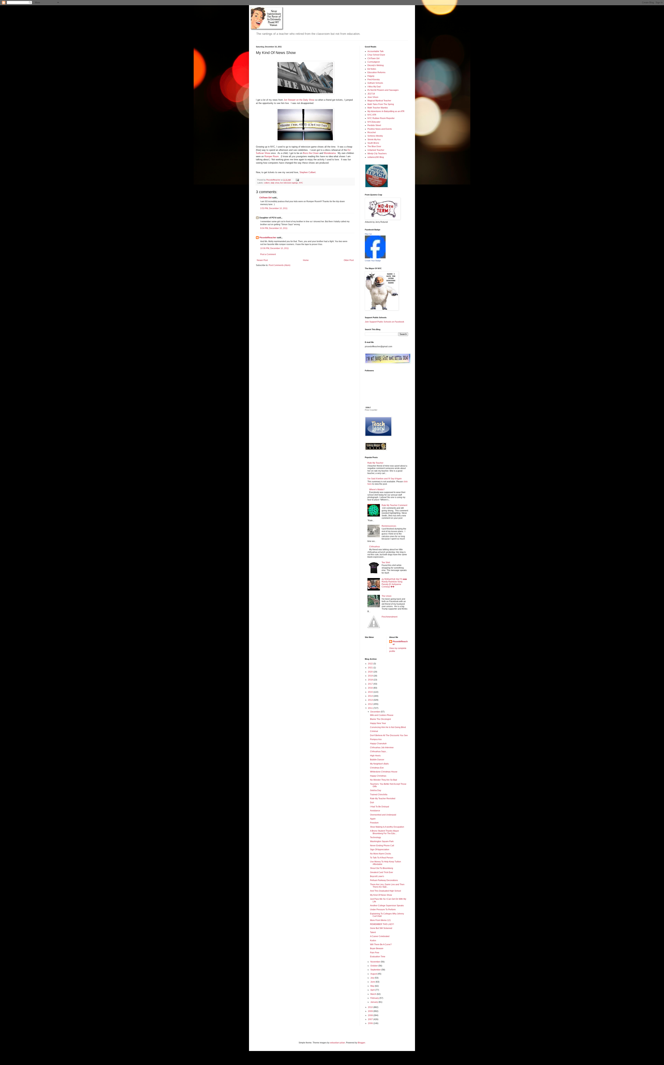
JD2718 (371, 94)
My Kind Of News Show (381, 895)
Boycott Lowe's (377, 876)
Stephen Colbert (307, 172)
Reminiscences (389, 526)
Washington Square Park (382, 841)
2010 (370, 1007)
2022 (370, 663)
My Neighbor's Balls (379, 764)
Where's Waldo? (377, 489)
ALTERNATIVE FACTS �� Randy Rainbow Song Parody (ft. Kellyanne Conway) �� (394, 583)
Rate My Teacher (375, 463)
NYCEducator (373, 122)
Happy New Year (378, 723)
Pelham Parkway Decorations (384, 880)
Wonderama (330, 153)
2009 (370, 1011)
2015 (370, 692)
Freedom (374, 823)
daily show (275, 183)
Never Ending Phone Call (382, 845)
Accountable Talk (375, 51)
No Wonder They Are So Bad (383, 780)
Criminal (374, 731)
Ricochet (371, 132)
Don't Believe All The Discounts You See (389, 735)
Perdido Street (374, 125)
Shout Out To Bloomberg (381, 868)
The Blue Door (374, 146)
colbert (267, 183)
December (375, 712)
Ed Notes (371, 69)
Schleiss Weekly (375, 136)
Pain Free (374, 952)
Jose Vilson (372, 97)
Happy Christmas (378, 776)
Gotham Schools (375, 83)
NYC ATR (371, 115)
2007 (370, 1019)
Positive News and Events (379, 129)
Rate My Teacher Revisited (382, 798)
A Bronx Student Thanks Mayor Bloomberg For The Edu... (384, 832)
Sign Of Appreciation (379, 849)
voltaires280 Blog (375, 157)
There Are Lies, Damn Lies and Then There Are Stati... (387, 885)
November (375, 962)
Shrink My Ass (374, 139)
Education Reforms (376, 72)
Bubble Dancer (377, 759)
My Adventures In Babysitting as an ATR (385, 111)
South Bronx (373, 143)
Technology (375, 837)
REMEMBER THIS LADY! (382, 924)
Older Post (349, 260)
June (373, 982)
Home (306, 260)
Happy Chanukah (378, 743)
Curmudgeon (373, 62)
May (372, 986)
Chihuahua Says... (378, 751)
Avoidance (375, 810)
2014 (370, 696)
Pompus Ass (376, 739)
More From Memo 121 (380, 920)
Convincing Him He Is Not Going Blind (388, 727)
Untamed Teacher (375, 150)
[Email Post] (297, 180)
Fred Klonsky (373, 79)
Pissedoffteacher (267, 237)
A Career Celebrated (379, 936)
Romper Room (271, 156)
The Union (386, 596)
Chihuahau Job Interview (382, 747)
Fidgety (370, 76)
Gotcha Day (375, 790)
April (372, 990)
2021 (370, 667)
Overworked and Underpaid (383, 815)
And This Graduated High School (385, 891)
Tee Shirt (386, 562)
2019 (370, 676)
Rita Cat (368, 234)
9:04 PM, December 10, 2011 (274, 228)
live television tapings (289, 183)
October (374, 966)
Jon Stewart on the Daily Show (299, 100)
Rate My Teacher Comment (394, 505)
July (372, 978)
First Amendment (389, 617)
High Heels (375, 755)
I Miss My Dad (374, 86)
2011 (370, 708)
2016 (370, 688)
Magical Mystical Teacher (379, 100)
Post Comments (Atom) (279, 265)
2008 (370, 1015)
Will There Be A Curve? (381, 944)
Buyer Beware (376, 948)
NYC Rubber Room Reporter (381, 118)
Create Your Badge (373, 261)
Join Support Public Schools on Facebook (384, 322)
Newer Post (262, 260)
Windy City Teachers (377, 153)
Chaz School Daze (376, 55)
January (374, 1002)
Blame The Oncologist (380, 719)
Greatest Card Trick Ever (381, 872)
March (373, 994)
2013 (370, 700)
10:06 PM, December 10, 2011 (274, 248)
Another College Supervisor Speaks (387, 905)
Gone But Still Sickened (381, 928)
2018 (370, 680)
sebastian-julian (337, 1042)
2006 (370, 1023)
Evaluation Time (377, 956)
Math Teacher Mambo (377, 108)
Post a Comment (268, 254)
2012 (370, 704)
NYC (301, 183)
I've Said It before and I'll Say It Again (384, 478)
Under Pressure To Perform (383, 909)
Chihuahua (374, 546)
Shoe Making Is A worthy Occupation (387, 827)
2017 (370, 684)
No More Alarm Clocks (380, 853)
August (373, 974)
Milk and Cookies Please (381, 715)
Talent (373, 932)
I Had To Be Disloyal (379, 806)
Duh (372, 802)
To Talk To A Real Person (381, 857)
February (374, 998)
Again (373, 819)
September (375, 970)
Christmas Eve (377, 768)
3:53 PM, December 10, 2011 (274, 208)
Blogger (361, 1042)
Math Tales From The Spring (380, 104)
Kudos (373, 940)
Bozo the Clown (311, 153)
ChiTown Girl (265, 197)
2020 (370, 672)
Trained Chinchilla (378, 794)
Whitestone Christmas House (383, 772)
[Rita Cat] (375, 257)
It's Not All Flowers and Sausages (383, 90)
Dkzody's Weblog (375, 65)
